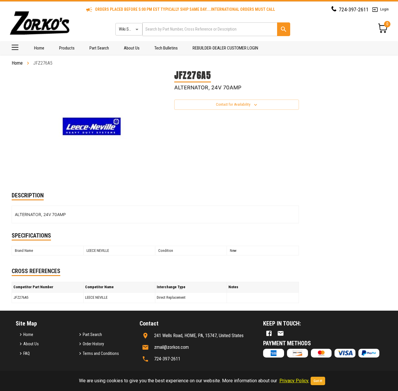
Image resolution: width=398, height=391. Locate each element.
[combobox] (209, 29)
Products (67, 48)
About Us (132, 48)
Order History (93, 344)
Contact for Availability (233, 104)
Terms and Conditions (101, 353)
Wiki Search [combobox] (128, 29)
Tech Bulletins (166, 48)
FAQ (26, 353)
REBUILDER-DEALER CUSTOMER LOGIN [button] (225, 48)
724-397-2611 (354, 9)
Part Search (99, 48)
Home (39, 48)
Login (384, 9)
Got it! (318, 381)
